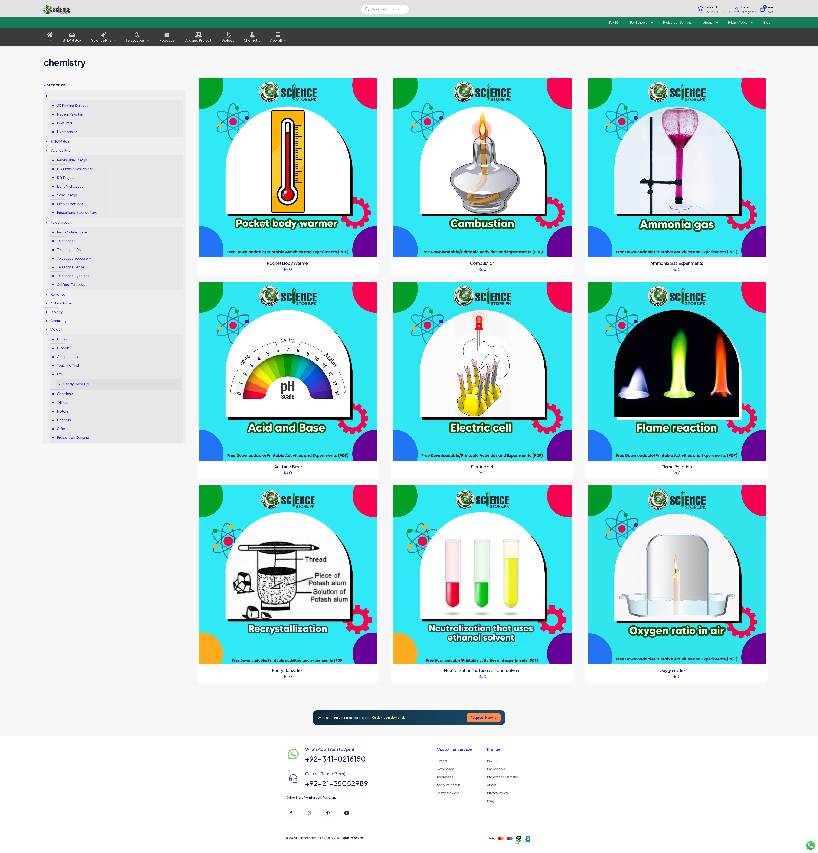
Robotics (57, 294)
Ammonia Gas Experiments (676, 263)
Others (62, 402)
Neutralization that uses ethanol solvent (482, 670)
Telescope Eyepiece (73, 276)
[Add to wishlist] (371, 102)
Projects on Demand (73, 437)
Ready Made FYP (77, 384)
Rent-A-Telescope (72, 232)
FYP (60, 374)
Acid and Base (288, 466)
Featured (64, 123)
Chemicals (65, 393)
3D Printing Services (72, 105)
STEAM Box (59, 141)
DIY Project (66, 177)
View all (56, 329)
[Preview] (371, 112)
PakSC (492, 761)
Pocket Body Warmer (288, 263)
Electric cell (482, 466)
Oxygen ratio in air (676, 670)
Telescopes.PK (69, 249)
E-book (63, 348)
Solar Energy (67, 195)
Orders (442, 761)
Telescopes (59, 222)
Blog (490, 801)
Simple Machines (70, 203)
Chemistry (58, 320)
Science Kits (60, 150)
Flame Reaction (676, 466)
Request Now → (483, 717)
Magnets (64, 420)
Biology (56, 312)
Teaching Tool (68, 365)
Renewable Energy (72, 160)
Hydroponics (67, 131)
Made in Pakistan (70, 114)
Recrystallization (288, 670)
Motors (62, 411)
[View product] (371, 93)
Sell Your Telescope (72, 284)
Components (67, 356)
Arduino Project (62, 303)
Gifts (61, 428)
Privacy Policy (497, 793)
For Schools (496, 769)
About (492, 785)
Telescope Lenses (71, 267)
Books (62, 339)
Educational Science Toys (77, 212)
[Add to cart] (371, 84)
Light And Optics (70, 186)
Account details (449, 785)
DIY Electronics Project (75, 169)
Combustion (482, 263)
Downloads (445, 769)
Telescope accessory (74, 258)
